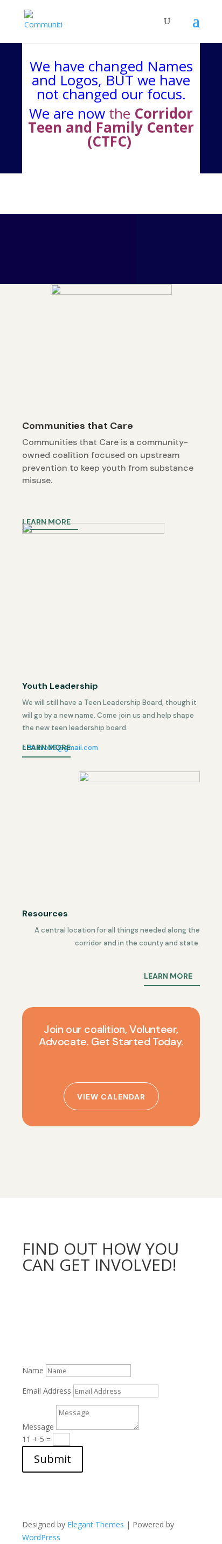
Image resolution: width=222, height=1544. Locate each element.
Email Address (46, 1391)
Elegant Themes (95, 1524)
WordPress (41, 1537)
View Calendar (111, 1097)
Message (38, 1427)
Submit (52, 1459)
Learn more (46, 522)
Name (33, 1370)
